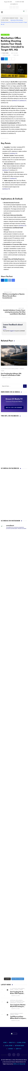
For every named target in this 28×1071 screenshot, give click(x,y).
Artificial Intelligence (9, 368)
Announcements (14, 1013)
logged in (12, 331)
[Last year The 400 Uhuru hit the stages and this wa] (7, 943)
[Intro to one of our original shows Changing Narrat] (7, 563)
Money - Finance (19, 368)
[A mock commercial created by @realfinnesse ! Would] (7, 697)
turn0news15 (22, 100)
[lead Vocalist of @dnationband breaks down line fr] (7, 859)
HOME (5, 1042)
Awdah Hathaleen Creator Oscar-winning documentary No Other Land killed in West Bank (14, 312)
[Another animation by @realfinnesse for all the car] (7, 969)
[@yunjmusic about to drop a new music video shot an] (7, 820)
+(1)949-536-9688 (19, 1)
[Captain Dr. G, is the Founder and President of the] (7, 764)
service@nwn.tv (14, 4)
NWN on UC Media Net (19, 1064)
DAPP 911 (18, 1048)
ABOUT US (12, 1042)
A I (1, 368)
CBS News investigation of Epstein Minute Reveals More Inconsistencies (13, 296)
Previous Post (8, 292)
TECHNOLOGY (20, 1002)
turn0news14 (15, 100)
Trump (2, 370)
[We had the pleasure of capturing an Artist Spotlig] (7, 903)
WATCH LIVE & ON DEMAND (14, 407)
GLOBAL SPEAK (21, 1042)
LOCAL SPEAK (8, 1045)
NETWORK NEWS (19, 1045)
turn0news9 (13, 178)
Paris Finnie (5, 53)
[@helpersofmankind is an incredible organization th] (7, 633)
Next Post (21, 308)
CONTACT (10, 1048)
